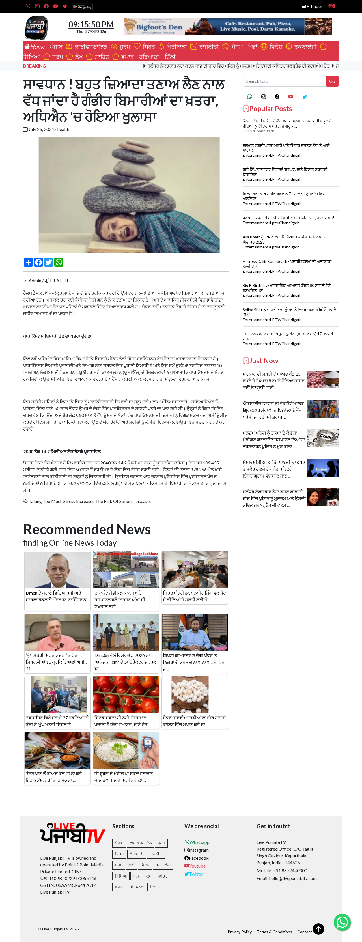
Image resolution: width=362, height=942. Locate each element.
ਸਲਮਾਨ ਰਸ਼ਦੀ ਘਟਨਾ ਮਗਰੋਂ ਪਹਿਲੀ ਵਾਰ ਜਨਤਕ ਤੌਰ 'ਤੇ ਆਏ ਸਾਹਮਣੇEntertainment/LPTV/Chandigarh (286, 150)
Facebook (199, 858)
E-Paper (314, 6)
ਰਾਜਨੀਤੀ (208, 46)
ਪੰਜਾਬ (55, 46)
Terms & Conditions (274, 931)
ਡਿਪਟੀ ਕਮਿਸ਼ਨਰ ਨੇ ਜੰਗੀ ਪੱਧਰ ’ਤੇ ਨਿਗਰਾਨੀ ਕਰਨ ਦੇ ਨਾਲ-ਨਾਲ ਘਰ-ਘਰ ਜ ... (194, 662)
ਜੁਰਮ (124, 46)
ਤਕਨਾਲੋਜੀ (304, 46)
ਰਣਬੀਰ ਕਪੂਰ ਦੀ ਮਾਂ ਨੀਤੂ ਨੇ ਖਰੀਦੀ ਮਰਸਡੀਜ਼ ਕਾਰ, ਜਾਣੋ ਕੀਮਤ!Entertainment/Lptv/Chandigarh (288, 220)
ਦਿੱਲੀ (169, 56)
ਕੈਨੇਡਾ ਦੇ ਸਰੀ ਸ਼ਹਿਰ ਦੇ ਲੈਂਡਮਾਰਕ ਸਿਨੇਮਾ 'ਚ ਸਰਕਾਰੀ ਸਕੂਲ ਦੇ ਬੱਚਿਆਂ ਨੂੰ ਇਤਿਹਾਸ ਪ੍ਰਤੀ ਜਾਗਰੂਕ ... (287, 123)
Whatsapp (199, 842)
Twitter (196, 873)
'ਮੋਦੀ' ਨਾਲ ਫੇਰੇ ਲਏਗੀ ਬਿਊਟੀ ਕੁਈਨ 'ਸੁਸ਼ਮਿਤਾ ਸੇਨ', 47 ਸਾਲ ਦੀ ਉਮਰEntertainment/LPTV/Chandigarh (288, 338)
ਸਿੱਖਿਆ (121, 876)
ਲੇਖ (78, 56)
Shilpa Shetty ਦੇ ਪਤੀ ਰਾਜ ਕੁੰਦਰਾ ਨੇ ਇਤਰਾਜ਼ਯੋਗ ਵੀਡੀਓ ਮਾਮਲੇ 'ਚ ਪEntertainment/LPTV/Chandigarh (289, 314)
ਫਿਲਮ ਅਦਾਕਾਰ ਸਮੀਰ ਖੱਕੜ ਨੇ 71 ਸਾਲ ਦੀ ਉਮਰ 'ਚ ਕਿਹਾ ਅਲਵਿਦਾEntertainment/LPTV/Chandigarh (285, 198)
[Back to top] (318, 929)
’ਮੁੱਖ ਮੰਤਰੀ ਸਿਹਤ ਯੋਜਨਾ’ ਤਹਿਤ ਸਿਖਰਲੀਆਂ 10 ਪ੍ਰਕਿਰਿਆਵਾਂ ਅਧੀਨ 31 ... (56, 661)
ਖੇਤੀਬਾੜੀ (176, 46)
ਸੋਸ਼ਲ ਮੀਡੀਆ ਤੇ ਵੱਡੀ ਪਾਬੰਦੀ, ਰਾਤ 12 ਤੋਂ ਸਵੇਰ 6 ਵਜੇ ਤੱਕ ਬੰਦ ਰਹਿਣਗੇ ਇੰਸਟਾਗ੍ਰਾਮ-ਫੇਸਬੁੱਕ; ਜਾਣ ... (274, 468)
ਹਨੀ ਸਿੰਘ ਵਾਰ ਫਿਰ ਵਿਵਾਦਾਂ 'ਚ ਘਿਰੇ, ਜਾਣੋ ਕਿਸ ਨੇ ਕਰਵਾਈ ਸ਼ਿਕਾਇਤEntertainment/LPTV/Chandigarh (285, 174)
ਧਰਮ (56, 56)
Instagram (199, 850)
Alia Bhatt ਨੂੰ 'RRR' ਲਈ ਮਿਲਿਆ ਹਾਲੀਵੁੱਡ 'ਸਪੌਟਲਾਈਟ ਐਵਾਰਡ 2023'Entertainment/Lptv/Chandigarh (284, 242)
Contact (304, 931)
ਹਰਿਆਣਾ (148, 56)
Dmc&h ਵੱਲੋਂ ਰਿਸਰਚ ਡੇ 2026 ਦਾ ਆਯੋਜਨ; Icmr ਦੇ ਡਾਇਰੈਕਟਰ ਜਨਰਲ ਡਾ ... (125, 661)
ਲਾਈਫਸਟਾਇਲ (90, 46)
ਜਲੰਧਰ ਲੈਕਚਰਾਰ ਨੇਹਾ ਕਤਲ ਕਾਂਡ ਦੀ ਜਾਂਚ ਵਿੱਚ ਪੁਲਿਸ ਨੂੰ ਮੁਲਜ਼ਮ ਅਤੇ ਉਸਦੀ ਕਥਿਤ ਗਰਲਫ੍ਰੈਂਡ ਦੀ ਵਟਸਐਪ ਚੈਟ (218, 65)
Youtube (197, 865)
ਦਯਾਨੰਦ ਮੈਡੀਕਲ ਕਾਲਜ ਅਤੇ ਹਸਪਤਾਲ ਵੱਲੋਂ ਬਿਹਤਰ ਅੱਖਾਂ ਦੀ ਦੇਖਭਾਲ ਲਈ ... (119, 599)
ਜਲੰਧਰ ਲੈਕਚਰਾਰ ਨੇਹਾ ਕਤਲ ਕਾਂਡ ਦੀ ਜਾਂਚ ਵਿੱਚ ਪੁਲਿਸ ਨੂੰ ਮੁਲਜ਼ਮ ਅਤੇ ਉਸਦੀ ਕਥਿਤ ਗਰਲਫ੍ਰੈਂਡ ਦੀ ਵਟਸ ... (274, 498)
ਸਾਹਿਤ (101, 56)
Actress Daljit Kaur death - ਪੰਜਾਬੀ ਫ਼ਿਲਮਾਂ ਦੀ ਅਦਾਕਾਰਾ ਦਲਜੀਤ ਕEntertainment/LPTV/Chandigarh (287, 266)
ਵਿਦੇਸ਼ (275, 46)
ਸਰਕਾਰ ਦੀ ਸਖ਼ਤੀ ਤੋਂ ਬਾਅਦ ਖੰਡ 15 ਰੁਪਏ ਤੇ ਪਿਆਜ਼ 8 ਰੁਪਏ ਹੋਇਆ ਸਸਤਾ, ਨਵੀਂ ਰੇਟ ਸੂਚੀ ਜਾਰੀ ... (274, 380)
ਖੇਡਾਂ (251, 46)
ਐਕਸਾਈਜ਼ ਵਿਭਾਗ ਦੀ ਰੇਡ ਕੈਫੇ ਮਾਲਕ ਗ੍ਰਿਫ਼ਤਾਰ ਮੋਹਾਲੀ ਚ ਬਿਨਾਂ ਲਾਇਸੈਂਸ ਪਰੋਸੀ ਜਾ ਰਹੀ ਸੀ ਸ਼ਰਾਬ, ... (273, 410)
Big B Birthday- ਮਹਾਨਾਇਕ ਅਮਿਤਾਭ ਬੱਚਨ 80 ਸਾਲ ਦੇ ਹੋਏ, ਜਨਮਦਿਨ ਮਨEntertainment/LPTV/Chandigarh (287, 290)
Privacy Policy (240, 931)
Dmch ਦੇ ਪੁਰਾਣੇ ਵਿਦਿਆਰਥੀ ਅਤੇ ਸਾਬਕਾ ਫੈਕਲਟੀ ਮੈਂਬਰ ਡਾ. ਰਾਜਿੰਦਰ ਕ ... (56, 599)
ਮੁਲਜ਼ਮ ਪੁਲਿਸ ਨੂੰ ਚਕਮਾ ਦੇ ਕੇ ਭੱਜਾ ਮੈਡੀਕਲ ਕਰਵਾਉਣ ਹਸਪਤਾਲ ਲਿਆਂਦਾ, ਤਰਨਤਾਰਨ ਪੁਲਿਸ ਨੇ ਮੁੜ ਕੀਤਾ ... (274, 439)
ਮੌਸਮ (236, 46)
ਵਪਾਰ (126, 56)
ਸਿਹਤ (148, 46)
